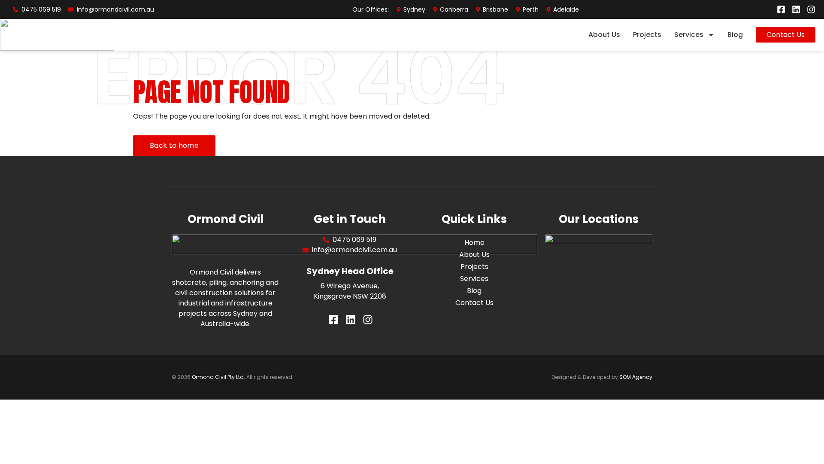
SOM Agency (635, 377)
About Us (604, 35)
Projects (647, 35)
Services (688, 35)
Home (474, 242)
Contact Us (474, 303)
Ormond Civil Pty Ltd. (218, 377)
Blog (735, 35)
